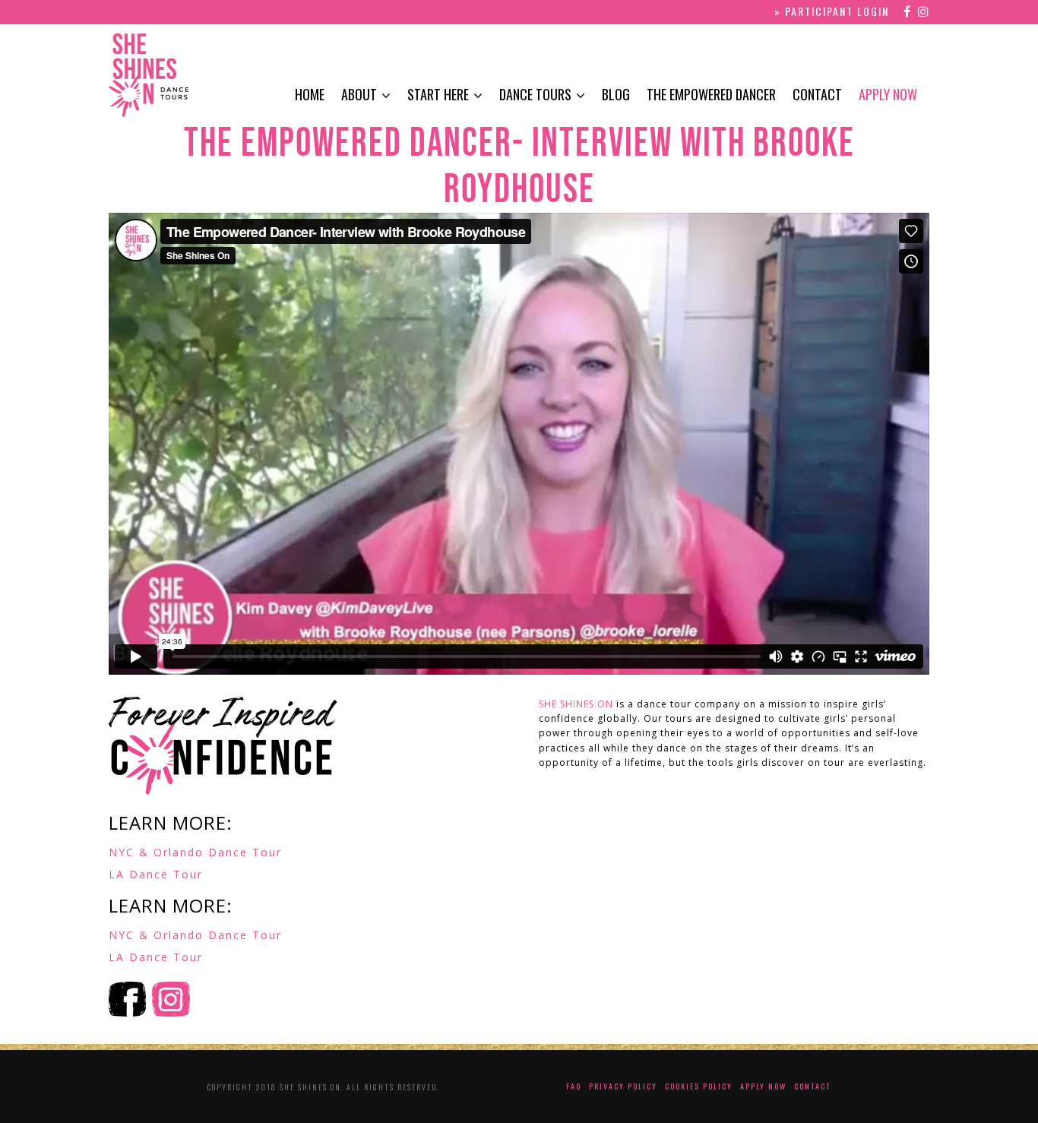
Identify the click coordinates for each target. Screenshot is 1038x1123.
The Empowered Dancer (711, 94)
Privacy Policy (623, 1086)
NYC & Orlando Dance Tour (195, 852)
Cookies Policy (699, 1086)
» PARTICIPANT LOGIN (831, 11)
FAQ (573, 1086)
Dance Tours (535, 94)
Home (309, 94)
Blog (616, 94)
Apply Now (888, 94)
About (359, 94)
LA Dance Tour (156, 874)
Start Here (438, 94)
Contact (817, 94)
